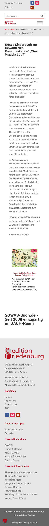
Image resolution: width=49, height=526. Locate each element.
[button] (5, 521)
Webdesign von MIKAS (29, 523)
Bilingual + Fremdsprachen (18, 483)
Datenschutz (11, 404)
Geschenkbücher (13, 487)
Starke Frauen (12, 460)
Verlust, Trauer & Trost (15, 498)
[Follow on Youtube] (32, 7)
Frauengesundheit (13, 490)
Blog (12, 30)
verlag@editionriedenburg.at (21, 385)
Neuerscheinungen (14, 429)
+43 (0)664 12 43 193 (17, 377)
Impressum (10, 400)
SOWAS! (9, 445)
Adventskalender (13, 480)
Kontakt (8, 397)
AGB (7, 408)
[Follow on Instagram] (37, 3)
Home (7, 30)
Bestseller (9, 433)
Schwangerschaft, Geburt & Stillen (21, 494)
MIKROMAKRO (12, 452)
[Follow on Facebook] (32, 3)
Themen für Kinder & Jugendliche (21, 472)
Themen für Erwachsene (16, 476)
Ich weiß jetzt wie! (13, 449)
